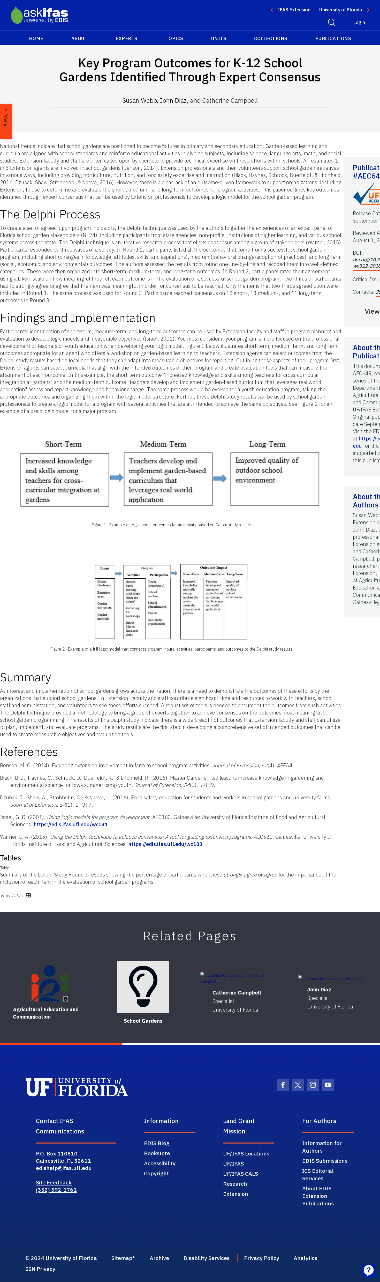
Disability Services (207, 1258)
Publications (333, 38)
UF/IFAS (233, 1163)
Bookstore (157, 1153)
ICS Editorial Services (318, 1174)
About (79, 38)
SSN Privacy (40, 1268)
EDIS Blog (156, 1143)
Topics (174, 38)
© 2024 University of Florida (61, 1258)
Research (235, 1183)
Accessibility (160, 1163)
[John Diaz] (330, 978)
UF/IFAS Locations (246, 1153)
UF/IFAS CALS (240, 1173)
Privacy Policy (261, 1258)
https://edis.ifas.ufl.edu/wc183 (165, 844)
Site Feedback (54, 1182)
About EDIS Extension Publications (318, 1196)
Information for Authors (322, 1146)
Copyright (156, 1173)
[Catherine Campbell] (236, 978)
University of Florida (340, 10)
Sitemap (121, 1258)
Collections (270, 38)
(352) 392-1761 (56, 1189)
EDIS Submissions (324, 1160)
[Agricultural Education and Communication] (50, 983)
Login (359, 22)
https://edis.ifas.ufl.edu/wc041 (71, 824)
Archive (159, 1258)
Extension (235, 1193)
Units (218, 38)
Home (36, 38)
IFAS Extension (294, 10)
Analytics (305, 1258)
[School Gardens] (143, 987)
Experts (127, 38)
